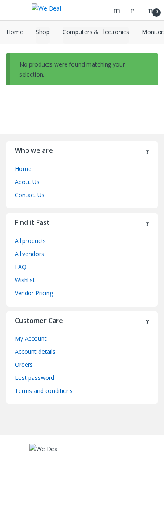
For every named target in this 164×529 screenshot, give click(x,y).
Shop (42, 32)
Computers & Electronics (96, 32)
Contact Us (30, 195)
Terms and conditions (44, 391)
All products (30, 241)
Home (14, 32)
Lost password (34, 378)
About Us (27, 182)
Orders (24, 365)
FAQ (20, 267)
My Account (31, 338)
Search (117, 10)
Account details (35, 351)
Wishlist (25, 280)
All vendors (29, 254)
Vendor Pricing (34, 293)
